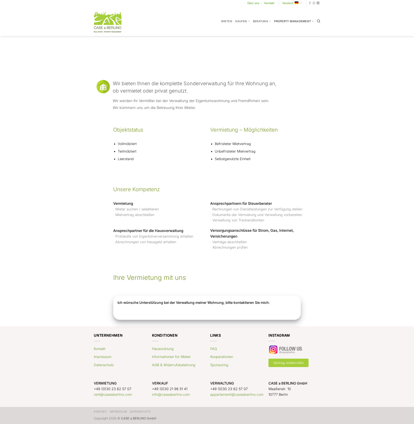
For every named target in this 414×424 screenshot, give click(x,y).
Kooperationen (221, 357)
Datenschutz (104, 365)
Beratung (260, 21)
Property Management (292, 21)
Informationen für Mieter (171, 357)
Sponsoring (219, 365)
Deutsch (287, 3)
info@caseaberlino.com (171, 394)
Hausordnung (163, 349)
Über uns (253, 3)
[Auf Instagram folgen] (314, 3)
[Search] (318, 21)
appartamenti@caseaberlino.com (236, 394)
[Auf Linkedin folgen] (318, 3)
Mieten (226, 21)
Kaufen (241, 21)
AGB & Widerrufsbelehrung (173, 365)
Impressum (102, 357)
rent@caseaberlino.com (113, 394)
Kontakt (269, 3)
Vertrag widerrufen (288, 363)
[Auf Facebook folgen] (310, 3)
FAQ (213, 349)
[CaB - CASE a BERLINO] (110, 21)
